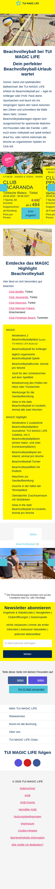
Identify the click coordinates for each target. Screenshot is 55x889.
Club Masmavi (17, 302)
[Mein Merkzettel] (26, 10)
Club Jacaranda (18, 297)
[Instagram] (18, 763)
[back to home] (27, 3)
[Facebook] (36, 763)
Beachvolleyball (27, 544)
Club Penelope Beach (22, 317)
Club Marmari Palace (22, 308)
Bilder (33, 534)
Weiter (27, 654)
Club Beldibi (16, 291)
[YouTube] (27, 763)
